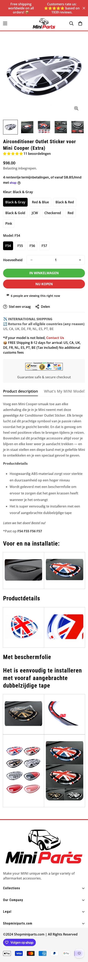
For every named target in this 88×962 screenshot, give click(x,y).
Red (70, 213)
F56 (32, 245)
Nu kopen (44, 284)
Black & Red (64, 202)
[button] (80, 23)
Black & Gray (15, 202)
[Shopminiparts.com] (44, 24)
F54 (8, 245)
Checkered (52, 213)
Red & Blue (40, 202)
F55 (20, 245)
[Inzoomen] (76, 108)
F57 (44, 245)
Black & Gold (15, 213)
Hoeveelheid (13, 260)
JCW (35, 213)
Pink (8, 223)
